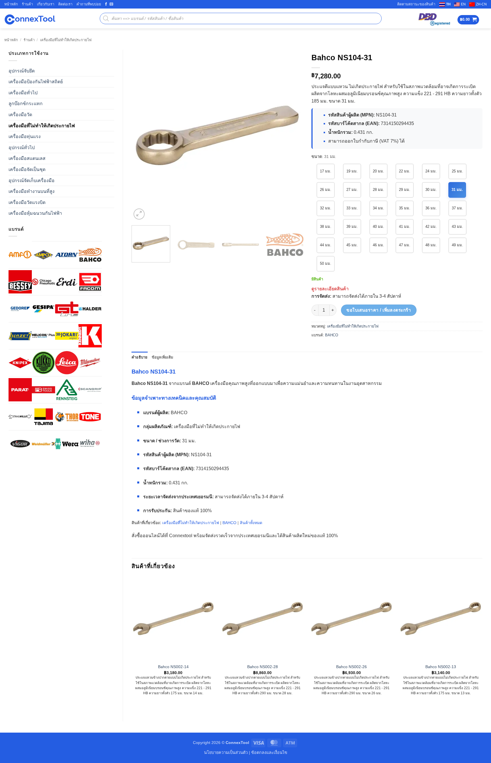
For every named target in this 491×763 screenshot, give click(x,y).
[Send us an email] (111, 4)
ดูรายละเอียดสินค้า (330, 288)
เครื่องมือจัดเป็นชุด (27, 169)
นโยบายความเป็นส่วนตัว (226, 752)
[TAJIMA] (43, 416)
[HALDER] (90, 308)
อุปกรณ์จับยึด (22, 70)
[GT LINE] (66, 308)
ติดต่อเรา (65, 4)
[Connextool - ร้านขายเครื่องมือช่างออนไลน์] (29, 19)
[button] (468, 19)
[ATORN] (66, 254)
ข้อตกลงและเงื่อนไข (269, 752)
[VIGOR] (20, 443)
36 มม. (431, 208)
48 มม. (431, 245)
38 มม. (325, 226)
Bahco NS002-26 (351, 666)
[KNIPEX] (20, 362)
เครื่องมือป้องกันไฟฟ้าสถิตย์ (36, 81)
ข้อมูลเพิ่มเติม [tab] (162, 357)
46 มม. (378, 245)
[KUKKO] (43, 362)
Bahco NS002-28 (262, 666)
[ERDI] (66, 281)
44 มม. (325, 245)
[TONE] (90, 416)
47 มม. (404, 245)
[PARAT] (20, 389)
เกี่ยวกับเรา (45, 4)
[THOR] (66, 416)
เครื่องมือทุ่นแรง (25, 136)
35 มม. (404, 208)
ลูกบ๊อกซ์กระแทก (26, 103)
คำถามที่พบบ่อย (88, 4)
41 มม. (404, 226)
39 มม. (352, 226)
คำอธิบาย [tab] (140, 357)
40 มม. (378, 226)
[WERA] (66, 443)
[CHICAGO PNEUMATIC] (43, 281)
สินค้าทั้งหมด (251, 522)
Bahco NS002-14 (173, 666)
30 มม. (431, 189)
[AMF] (20, 254)
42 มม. (431, 226)
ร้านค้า (27, 4)
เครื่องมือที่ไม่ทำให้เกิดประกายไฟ (65, 40)
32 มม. (325, 208)
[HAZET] (20, 335)
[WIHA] (90, 443)
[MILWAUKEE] (90, 362)
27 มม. (352, 189)
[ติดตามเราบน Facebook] (106, 4)
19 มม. (352, 171)
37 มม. (457, 208)
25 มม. (457, 171)
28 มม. (378, 189)
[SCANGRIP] (90, 389)
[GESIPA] (43, 308)
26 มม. (325, 189)
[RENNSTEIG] (66, 389)
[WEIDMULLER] (43, 443)
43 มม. (457, 226)
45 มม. (352, 245)
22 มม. (404, 171)
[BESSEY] (20, 281)
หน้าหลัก (11, 4)
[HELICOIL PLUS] (43, 335)
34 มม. (378, 208)
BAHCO (331, 335)
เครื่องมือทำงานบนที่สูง (32, 191)
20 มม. (378, 171)
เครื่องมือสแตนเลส (27, 158)
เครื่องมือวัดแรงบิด (27, 202)
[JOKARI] (66, 335)
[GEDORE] (20, 308)
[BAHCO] (90, 254)
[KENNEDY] (90, 335)
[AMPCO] (43, 254)
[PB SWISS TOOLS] (43, 389)
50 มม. (325, 263)
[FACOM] (90, 281)
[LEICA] (66, 362)
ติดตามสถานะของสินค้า (416, 4)
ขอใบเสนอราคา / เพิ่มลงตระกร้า (378, 310)
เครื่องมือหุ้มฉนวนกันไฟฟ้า (35, 213)
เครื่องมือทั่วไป (23, 92)
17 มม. (325, 171)
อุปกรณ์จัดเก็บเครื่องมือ (32, 180)
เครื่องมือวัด (20, 114)
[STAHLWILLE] (20, 416)
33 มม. (352, 208)
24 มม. (431, 171)
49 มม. (457, 245)
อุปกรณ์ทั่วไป (22, 147)
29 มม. (404, 189)
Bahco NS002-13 (440, 666)
